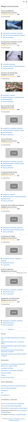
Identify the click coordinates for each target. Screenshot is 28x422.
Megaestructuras (19, 97)
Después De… (4, 390)
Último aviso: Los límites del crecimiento (12, 370)
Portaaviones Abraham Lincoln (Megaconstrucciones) (11, 42)
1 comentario (6, 264)
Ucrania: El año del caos (7, 377)
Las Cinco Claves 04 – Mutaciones (14, 403)
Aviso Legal (10, 418)
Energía (12, 258)
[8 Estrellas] (12, 14)
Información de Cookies (19, 418)
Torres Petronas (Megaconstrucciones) (9, 140)
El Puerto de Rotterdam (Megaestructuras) (9, 74)
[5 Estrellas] (7, 14)
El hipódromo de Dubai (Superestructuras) (9, 173)
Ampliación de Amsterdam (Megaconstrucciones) (10, 299)
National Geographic (6, 99)
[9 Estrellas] (13, 14)
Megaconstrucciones (19, 35)
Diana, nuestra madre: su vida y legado (16, 408)
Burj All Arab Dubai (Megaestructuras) (7, 107)
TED (2, 392)
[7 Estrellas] (10, 14)
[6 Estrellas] (9, 14)
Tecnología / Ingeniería (16, 33)
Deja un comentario (8, 37)
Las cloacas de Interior (7, 368)
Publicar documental (14, 420)
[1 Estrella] (1, 14)
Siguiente (11, 329)
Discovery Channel (8, 35)
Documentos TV (5, 395)
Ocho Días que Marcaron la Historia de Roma (13, 385)
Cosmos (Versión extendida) (8, 388)
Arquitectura (6, 33)
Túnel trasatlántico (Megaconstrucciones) (9, 11)
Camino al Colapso (6, 372)
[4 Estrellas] (6, 14)
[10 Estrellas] (15, 14)
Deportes (12, 194)
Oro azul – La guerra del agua (18, 414)
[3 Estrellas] (4, 14)
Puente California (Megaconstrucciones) (9, 270)
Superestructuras (5, 198)
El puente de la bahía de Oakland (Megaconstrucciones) (12, 206)
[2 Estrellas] (3, 14)
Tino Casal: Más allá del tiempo (12, 405)
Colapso (3, 375)
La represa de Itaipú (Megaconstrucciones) (9, 237)
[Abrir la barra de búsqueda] (23, 2)
